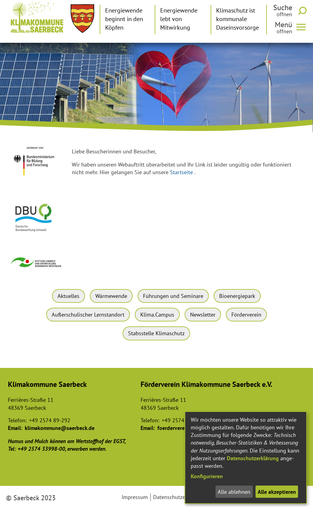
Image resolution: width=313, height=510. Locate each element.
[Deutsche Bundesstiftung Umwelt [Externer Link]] (36, 234)
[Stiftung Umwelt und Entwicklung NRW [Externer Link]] (36, 269)
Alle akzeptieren (277, 491)
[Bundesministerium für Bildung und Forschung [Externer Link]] (36, 180)
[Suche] (303, 10)
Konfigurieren (207, 476)
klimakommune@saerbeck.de (59, 427)
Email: (15, 427)
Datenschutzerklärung (253, 458)
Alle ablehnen (234, 491)
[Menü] (303, 26)
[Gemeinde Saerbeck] (82, 18)
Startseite (181, 172)
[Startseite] (37, 17)
